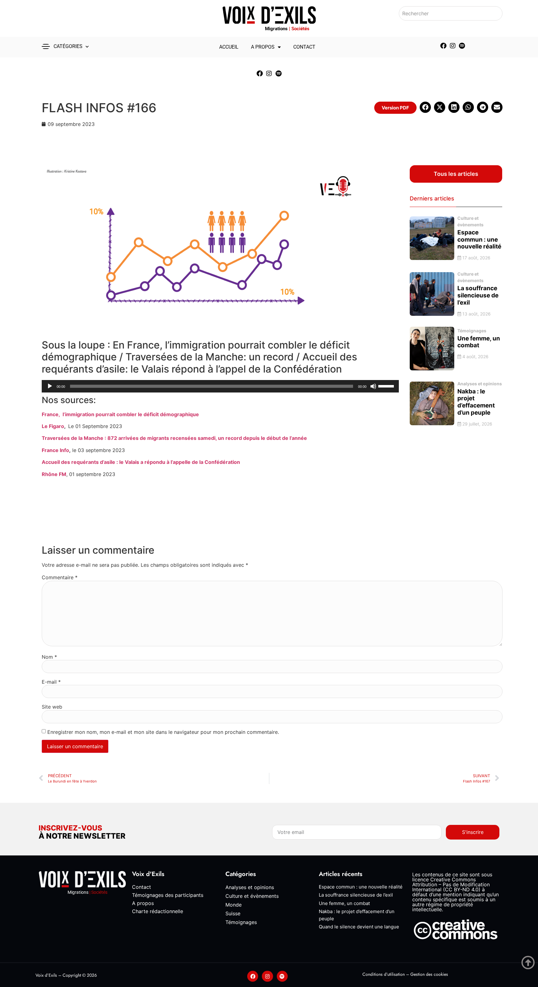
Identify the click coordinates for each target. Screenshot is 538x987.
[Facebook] (443, 46)
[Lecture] (50, 386)
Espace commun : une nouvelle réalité (361, 887)
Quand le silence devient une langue (359, 927)
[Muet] (373, 386)
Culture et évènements (470, 221)
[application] (220, 386)
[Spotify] (462, 46)
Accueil (228, 47)
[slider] (387, 385)
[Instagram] (453, 46)
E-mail (51, 681)
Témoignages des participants (167, 895)
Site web (52, 706)
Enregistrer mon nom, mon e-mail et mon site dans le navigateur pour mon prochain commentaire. (163, 731)
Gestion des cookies (429, 974)
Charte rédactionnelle (157, 911)
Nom (49, 656)
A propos (263, 47)
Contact (304, 47)
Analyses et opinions (479, 383)
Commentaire (60, 577)
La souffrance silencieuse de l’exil (356, 895)
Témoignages (471, 330)
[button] (395, 108)
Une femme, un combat (344, 903)
